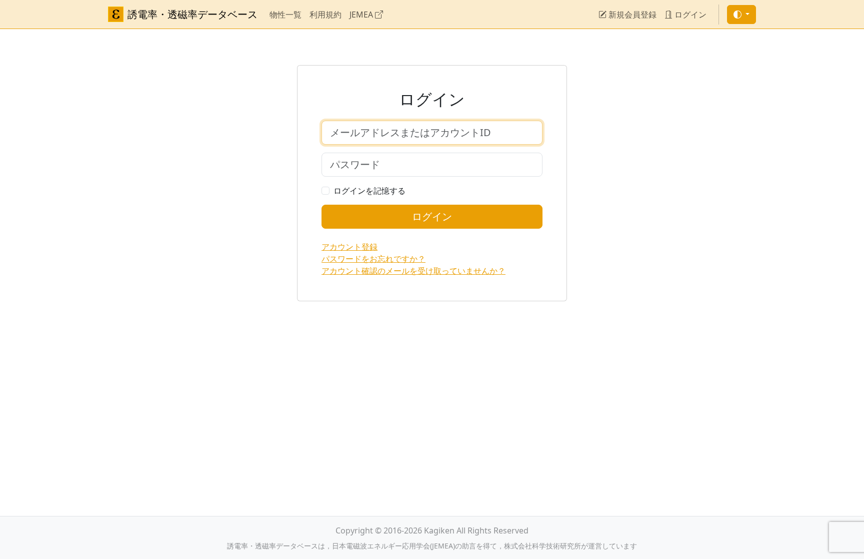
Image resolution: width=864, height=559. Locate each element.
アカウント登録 (350, 246)
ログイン (689, 14)
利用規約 (326, 14)
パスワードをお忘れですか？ (374, 258)
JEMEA (362, 14)
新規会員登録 (631, 14)
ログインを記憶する (370, 190)
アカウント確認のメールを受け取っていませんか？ (414, 270)
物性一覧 (286, 14)
